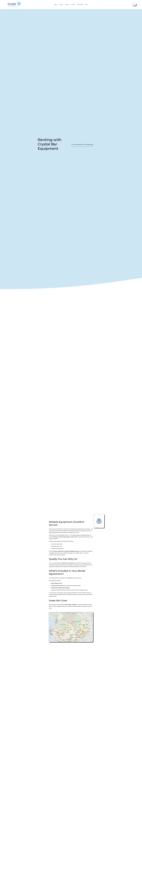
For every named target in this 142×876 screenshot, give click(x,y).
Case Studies (80, 4)
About (55, 4)
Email (134, 4)
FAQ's (86, 4)
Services (73, 4)
